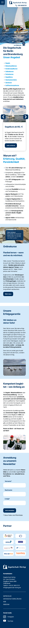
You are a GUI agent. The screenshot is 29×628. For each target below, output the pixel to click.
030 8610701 (22, 5)
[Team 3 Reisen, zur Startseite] (18, 3)
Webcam (6, 604)
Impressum (7, 596)
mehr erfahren (11, 145)
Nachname (8, 490)
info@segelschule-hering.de (12, 587)
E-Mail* (7, 499)
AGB (4, 601)
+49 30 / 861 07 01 (14, 585)
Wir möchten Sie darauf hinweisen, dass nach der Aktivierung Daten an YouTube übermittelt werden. (14, 235)
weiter (25, 116)
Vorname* (8, 481)
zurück (3, 116)
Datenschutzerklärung (12, 599)
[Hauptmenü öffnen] (2, 2)
